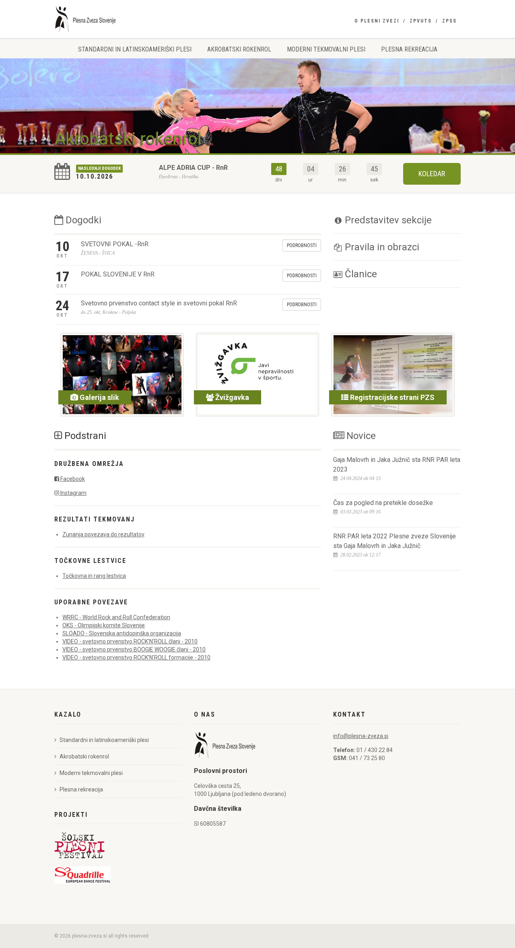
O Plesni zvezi (376, 21)
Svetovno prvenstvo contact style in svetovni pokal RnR (159, 303)
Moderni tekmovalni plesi (326, 49)
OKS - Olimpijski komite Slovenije (103, 625)
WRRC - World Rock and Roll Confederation (116, 617)
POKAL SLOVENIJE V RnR (117, 274)
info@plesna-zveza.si (360, 736)
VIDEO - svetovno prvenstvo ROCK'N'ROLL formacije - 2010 (136, 657)
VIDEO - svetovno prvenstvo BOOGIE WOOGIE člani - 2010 (134, 649)
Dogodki (82, 220)
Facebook (72, 479)
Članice (359, 274)
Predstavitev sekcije (387, 220)
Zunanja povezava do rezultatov (103, 534)
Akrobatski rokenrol (239, 49)
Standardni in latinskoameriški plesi (135, 49)
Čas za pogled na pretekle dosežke (383, 503)
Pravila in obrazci (380, 247)
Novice (360, 435)
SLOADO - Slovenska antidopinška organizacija (121, 633)
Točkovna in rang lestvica (94, 576)
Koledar (431, 173)
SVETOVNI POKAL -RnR (114, 244)
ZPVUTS (421, 21)
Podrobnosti (302, 245)
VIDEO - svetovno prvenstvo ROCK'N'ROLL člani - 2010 (130, 641)
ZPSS (449, 21)
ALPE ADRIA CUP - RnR (193, 167)
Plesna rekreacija (409, 49)
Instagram (73, 493)
